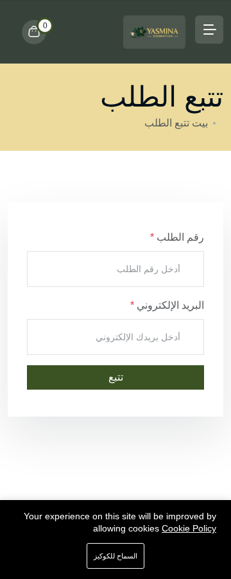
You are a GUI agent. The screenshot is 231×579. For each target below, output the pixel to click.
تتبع (115, 377)
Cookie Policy (189, 528)
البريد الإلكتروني (169, 305)
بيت (200, 122)
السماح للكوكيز (115, 556)
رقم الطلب (179, 237)
